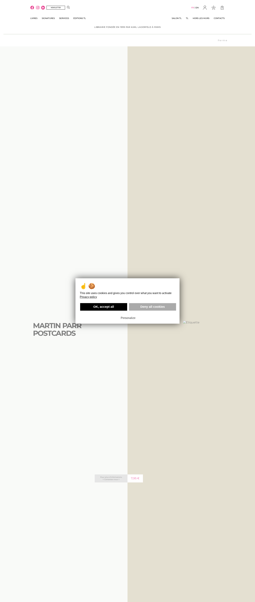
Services (64, 18)
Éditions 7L (79, 18)
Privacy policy (88, 296)
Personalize (128, 317)
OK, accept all (103, 306)
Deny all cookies (152, 306)
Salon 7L (177, 18)
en (197, 7)
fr (192, 7)
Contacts (219, 18)
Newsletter (56, 8)
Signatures (48, 18)
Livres (33, 18)
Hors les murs (201, 18)
